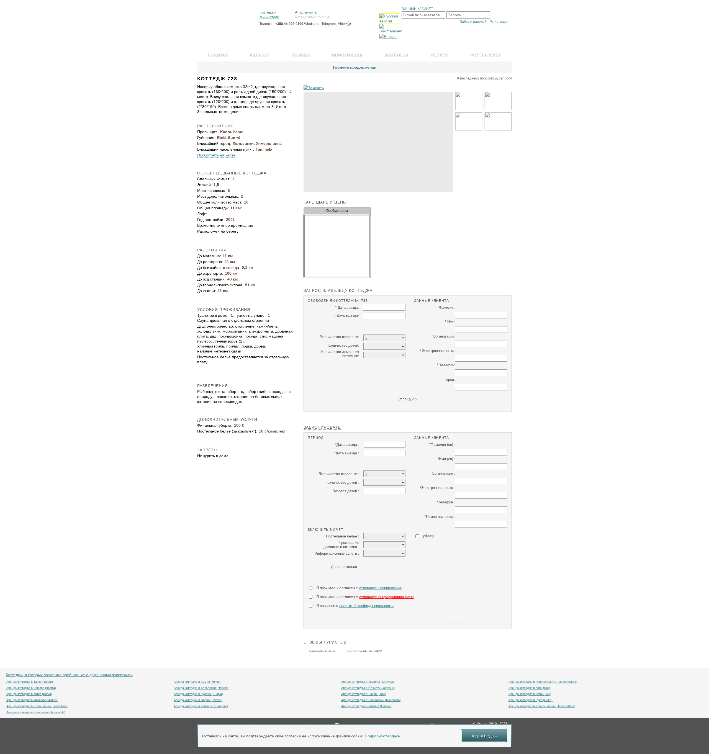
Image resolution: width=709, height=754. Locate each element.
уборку (428, 536)
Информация (347, 55)
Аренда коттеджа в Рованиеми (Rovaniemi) (371, 700)
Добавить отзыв (322, 650)
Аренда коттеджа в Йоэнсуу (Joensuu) (368, 687)
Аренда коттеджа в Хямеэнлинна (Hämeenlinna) (541, 706)
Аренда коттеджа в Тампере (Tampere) (201, 706)
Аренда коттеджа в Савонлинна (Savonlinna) (37, 706)
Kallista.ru (479, 724)
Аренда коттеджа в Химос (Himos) (198, 681)
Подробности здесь (382, 736)
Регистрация (500, 22)
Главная (218, 55)
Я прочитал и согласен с (359, 588)
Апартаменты (306, 12)
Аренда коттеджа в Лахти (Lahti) (363, 694)
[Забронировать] (314, 88)
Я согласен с (355, 606)
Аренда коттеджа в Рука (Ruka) (530, 700)
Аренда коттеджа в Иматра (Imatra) (31, 687)
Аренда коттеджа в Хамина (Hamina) (366, 706)
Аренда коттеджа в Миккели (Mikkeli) (32, 700)
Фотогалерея (485, 55)
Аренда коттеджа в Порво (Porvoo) (198, 700)
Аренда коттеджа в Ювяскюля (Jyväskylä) (35, 712)
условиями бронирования (380, 588)
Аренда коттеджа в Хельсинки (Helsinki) (201, 687)
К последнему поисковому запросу (484, 78)
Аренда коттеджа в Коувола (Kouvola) (367, 681)
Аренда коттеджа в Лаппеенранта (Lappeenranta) (542, 681)
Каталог (260, 55)
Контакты (396, 55)
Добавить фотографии (364, 650)
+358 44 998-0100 (289, 24)
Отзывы (301, 55)
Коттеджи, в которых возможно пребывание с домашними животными (69, 675)
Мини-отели (269, 17)
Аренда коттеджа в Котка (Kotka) (29, 694)
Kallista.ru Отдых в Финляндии (221, 16)
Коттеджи (268, 12)
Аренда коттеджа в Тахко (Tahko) (29, 681)
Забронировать (322, 427)
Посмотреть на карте (216, 155)
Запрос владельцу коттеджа (338, 290)
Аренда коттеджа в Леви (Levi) (529, 694)
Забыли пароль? (473, 22)
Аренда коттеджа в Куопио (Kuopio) (198, 694)
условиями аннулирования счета (386, 597)
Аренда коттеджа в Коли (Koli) (529, 687)
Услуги (439, 55)
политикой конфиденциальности (366, 606)
